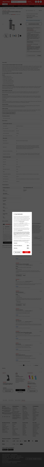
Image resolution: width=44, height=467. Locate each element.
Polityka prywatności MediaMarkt (18, 240)
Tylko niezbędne (17, 252)
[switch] (28, 245)
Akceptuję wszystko (26, 252)
